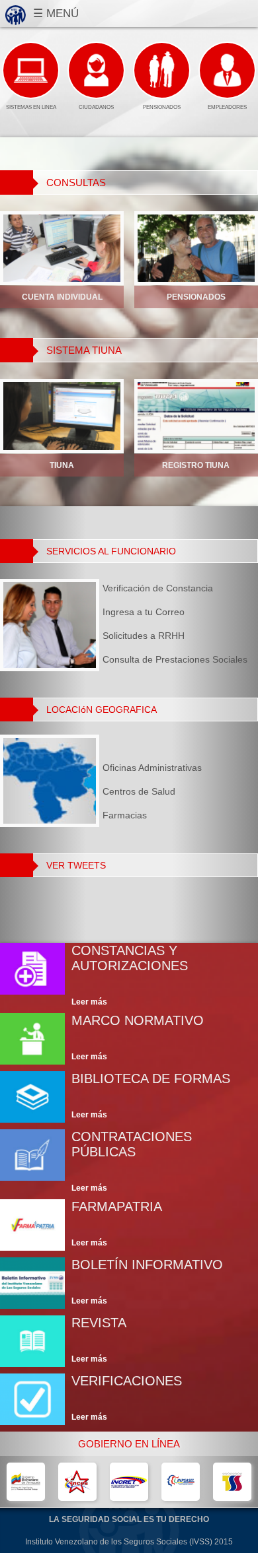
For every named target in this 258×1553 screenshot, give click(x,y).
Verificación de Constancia (158, 588)
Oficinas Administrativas (152, 767)
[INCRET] (129, 1482)
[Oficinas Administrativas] (152, 767)
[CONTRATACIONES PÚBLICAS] (129, 1161)
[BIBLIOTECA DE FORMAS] (129, 1097)
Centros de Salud (139, 791)
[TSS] (232, 1482)
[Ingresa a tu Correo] (175, 612)
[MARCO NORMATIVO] (129, 1039)
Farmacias (125, 815)
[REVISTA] (129, 1341)
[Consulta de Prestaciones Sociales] (175, 659)
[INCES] (77, 1482)
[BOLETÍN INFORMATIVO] (129, 1283)
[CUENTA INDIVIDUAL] (62, 248)
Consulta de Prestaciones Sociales (175, 659)
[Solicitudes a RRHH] (175, 635)
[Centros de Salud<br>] (152, 791)
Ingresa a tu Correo (144, 612)
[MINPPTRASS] (26, 1482)
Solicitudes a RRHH (144, 635)
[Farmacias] (152, 815)
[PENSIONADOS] (196, 248)
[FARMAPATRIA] (129, 1225)
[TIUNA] (62, 416)
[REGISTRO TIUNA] (196, 416)
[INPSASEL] (180, 1482)
